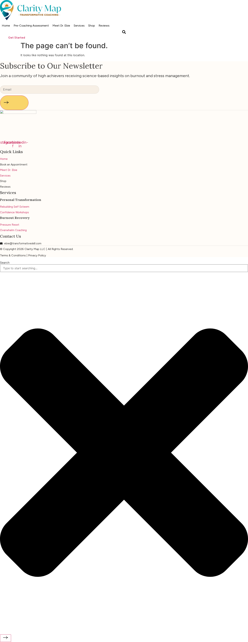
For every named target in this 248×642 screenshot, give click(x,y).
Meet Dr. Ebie (61, 25)
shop (91, 25)
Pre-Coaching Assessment (31, 25)
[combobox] (124, 268)
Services (79, 25)
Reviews (104, 25)
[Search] (5, 638)
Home (6, 25)
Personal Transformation (20, 200)
